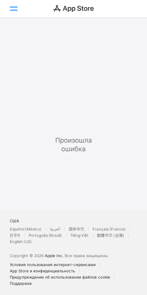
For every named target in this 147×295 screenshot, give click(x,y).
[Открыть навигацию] (13, 8)
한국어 (15, 235)
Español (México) (26, 229)
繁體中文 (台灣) (110, 235)
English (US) (21, 241)
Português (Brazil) (45, 235)
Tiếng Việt (79, 235)
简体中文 (76, 229)
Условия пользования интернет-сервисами (53, 264)
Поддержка (21, 283)
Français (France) (109, 229)
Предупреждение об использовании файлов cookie (60, 277)
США (14, 221)
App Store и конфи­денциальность (42, 271)
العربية (55, 229)
